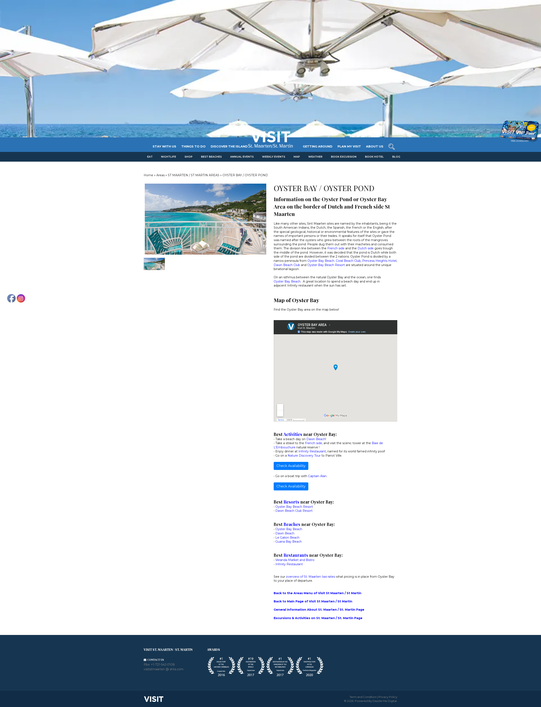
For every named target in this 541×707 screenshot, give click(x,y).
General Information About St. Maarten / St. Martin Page (319, 609)
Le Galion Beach (287, 537)
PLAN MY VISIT (349, 146)
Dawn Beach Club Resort (294, 511)
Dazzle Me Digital (385, 701)
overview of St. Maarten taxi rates (310, 577)
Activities (292, 434)
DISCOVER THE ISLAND (229, 146)
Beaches (292, 524)
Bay (287, 281)
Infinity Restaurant (312, 451)
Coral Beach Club (348, 261)
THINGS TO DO (193, 146)
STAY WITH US (164, 146)
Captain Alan (317, 476)
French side (335, 248)
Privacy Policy (387, 697)
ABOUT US (374, 146)
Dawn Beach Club (287, 265)
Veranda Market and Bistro (294, 560)
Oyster (279, 281)
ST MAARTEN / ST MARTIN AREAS (193, 175)
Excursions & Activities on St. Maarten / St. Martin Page (318, 618)
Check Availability (291, 466)
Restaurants (296, 555)
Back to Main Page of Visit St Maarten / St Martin (313, 601)
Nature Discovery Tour (304, 455)
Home (148, 175)
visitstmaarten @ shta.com (163, 669)
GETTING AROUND (317, 146)
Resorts (291, 502)
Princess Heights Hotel (379, 261)
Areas (160, 175)
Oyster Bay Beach (320, 261)
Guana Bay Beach (288, 541)
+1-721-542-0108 (163, 664)
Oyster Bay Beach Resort (326, 265)
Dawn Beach (315, 439)
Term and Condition (363, 697)
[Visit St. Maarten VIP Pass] (519, 131)
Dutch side (366, 248)
